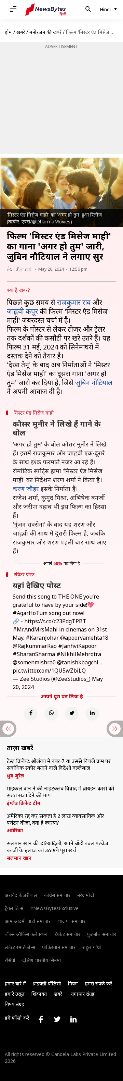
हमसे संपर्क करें (98, 983)
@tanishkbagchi (77, 662)
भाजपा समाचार (71, 921)
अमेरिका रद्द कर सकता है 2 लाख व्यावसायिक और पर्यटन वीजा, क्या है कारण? (55, 820)
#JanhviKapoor (77, 646)
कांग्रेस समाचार (57, 895)
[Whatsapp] (51, 714)
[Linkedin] (92, 714)
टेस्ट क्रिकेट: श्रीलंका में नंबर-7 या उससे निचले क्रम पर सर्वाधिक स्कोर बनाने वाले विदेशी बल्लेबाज (59, 765)
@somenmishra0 (34, 662)
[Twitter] (72, 714)
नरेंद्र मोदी (85, 895)
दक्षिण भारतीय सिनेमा (41, 960)
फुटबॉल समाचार (101, 934)
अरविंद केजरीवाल (21, 895)
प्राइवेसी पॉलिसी (47, 983)
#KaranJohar (42, 637)
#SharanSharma (34, 654)
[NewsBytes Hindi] (45, 9)
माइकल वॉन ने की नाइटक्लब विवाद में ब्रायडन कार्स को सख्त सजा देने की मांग (60, 792)
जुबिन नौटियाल (94, 382)
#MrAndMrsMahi (35, 629)
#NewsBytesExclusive (54, 908)
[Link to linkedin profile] (73, 1019)
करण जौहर (26, 488)
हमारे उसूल (15, 994)
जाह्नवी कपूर (22, 311)
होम (8, 32)
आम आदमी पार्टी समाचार (28, 921)
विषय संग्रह (14, 1004)
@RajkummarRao (35, 646)
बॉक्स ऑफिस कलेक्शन (26, 934)
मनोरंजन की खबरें (45, 32)
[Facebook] (31, 714)
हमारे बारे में (15, 983)
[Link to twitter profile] (57, 1019)
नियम (73, 983)
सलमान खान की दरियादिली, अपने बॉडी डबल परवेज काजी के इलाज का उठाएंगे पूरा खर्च (57, 847)
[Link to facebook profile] (40, 1019)
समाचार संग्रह (83, 994)
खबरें (20, 32)
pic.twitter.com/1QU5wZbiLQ (49, 670)
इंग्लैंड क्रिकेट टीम (23, 803)
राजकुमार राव (74, 302)
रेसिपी (10, 960)
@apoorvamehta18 (84, 637)
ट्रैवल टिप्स (14, 908)
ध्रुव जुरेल (15, 776)
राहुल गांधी (91, 947)
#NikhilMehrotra (78, 654)
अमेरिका (15, 830)
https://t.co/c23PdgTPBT (55, 621)
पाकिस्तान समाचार (59, 947)
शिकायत (39, 994)
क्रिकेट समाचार (67, 934)
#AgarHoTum (30, 613)
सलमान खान (19, 858)
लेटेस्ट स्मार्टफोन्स (20, 947)
